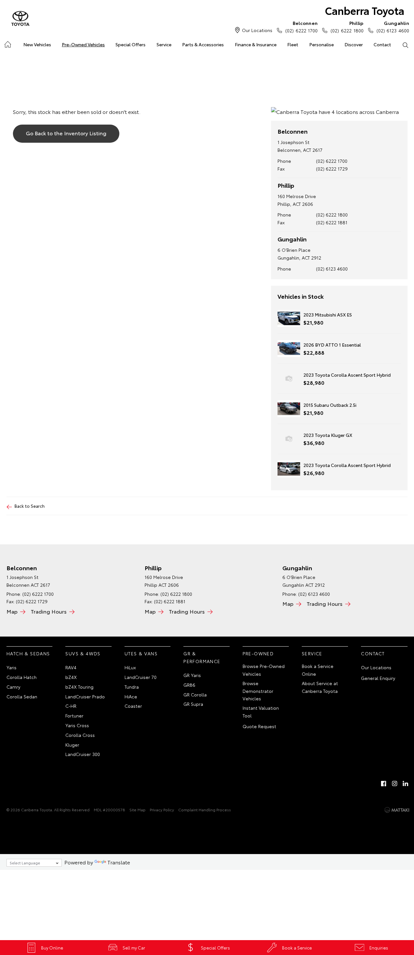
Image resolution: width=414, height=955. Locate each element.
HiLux (130, 667)
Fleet (292, 44)
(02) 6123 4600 (392, 27)
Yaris (11, 667)
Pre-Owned (258, 653)
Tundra (132, 686)
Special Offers (130, 44)
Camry (13, 686)
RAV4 (70, 667)
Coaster (133, 706)
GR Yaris (192, 675)
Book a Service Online (317, 670)
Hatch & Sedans (28, 653)
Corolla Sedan (21, 696)
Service (164, 44)
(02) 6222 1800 (347, 27)
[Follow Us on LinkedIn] (405, 783)
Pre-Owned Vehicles (83, 44)
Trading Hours (49, 611)
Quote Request (259, 726)
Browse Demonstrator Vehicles (258, 691)
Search (405, 44)
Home (7, 43)
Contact (382, 44)
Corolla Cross (80, 735)
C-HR (70, 706)
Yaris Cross (77, 725)
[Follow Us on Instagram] (394, 783)
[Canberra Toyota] (20, 19)
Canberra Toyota (364, 10)
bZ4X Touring (79, 686)
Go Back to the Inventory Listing (66, 133)
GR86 (189, 685)
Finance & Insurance (256, 44)
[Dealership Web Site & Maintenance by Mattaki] (396, 810)
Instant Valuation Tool (261, 712)
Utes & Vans (141, 653)
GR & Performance (201, 657)
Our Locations (257, 30)
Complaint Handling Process (204, 809)
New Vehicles (37, 44)
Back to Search (30, 506)
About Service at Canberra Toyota (320, 687)
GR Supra (193, 704)
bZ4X (71, 677)
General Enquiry (378, 678)
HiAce (131, 696)
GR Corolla (195, 694)
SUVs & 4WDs (82, 653)
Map (11, 611)
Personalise (321, 44)
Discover (353, 44)
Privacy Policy (162, 809)
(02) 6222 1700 (301, 27)
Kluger (72, 744)
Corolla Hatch (21, 677)
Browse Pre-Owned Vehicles (264, 670)
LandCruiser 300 (82, 754)
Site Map (137, 809)
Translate (118, 862)
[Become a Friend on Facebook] (383, 783)
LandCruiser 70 (141, 677)
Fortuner (74, 715)
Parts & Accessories (203, 44)
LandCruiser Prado (85, 696)
